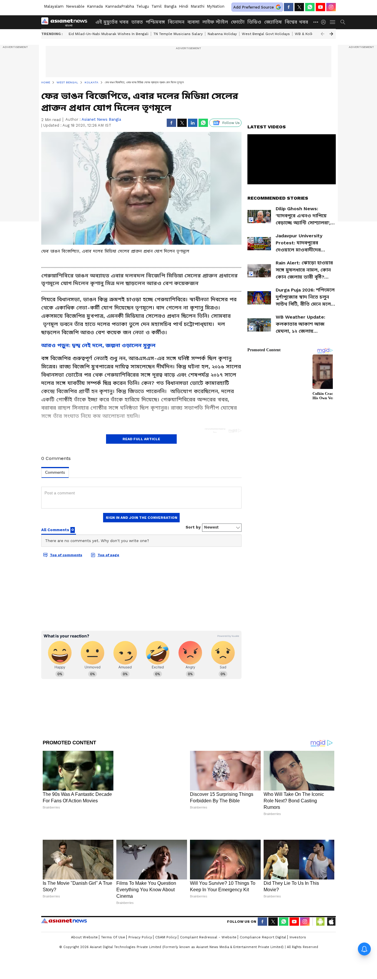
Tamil (156, 6)
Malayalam (54, 6)
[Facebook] (288, 7)
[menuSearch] (342, 22)
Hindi (183, 6)
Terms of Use (113, 917)
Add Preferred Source (253, 7)
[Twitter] (299, 7)
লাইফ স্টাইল (215, 22)
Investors (298, 917)
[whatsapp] (310, 7)
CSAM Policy (166, 917)
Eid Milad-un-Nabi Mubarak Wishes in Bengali (108, 34)
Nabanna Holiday (222, 34)
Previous (322, 34)
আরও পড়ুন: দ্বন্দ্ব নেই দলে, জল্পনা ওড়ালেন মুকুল (98, 345)
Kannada (95, 6)
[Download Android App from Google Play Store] (320, 902)
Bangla (170, 6)
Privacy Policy (140, 917)
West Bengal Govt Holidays (266, 34)
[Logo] (66, 22)
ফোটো (237, 22)
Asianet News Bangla (101, 119)
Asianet (64, 901)
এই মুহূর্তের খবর (111, 22)
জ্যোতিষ (273, 22)
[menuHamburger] (333, 22)
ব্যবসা (193, 22)
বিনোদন (176, 22)
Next (331, 34)
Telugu (142, 6)
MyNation (215, 6)
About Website (84, 917)
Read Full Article (141, 439)
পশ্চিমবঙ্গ (155, 22)
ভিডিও (254, 22)
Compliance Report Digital (263, 917)
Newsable (75, 6)
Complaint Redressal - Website (208, 917)
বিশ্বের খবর (296, 22)
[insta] (331, 7)
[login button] (325, 22)
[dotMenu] (316, 21)
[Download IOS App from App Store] (331, 902)
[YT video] (320, 7)
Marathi (197, 6)
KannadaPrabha (119, 6)
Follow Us (231, 123)
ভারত (137, 22)
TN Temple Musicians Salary (178, 34)
